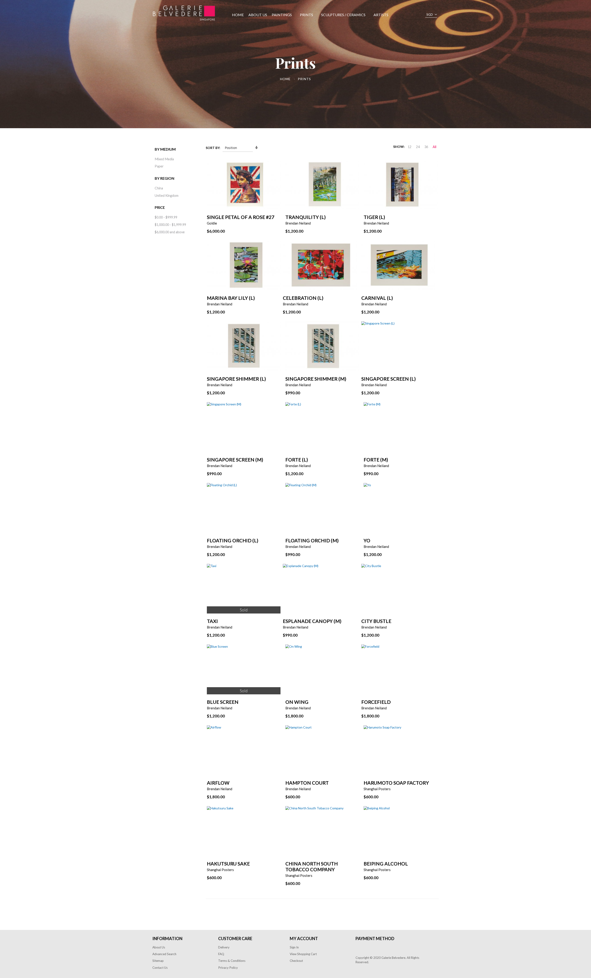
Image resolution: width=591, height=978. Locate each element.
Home (286, 79)
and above (170, 232)
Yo (367, 540)
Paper (159, 166)
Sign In (294, 947)
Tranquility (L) (305, 217)
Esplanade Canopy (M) (312, 621)
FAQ (221, 954)
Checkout (296, 961)
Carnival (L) (377, 298)
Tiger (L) (374, 217)
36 (426, 147)
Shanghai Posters (377, 789)
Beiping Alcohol (386, 863)
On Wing (296, 702)
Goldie (212, 223)
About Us (158, 947)
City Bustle (376, 621)
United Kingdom (166, 195)
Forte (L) (296, 459)
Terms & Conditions (231, 961)
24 (418, 147)
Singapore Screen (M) (235, 459)
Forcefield (376, 702)
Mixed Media (164, 159)
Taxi (212, 621)
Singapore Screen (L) (388, 379)
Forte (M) (376, 459)
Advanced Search (164, 954)
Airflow (218, 783)
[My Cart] (402, 14)
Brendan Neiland (298, 223)
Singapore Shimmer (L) (236, 379)
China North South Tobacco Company (311, 866)
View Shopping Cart (303, 954)
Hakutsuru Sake (228, 863)
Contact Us (160, 967)
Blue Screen (222, 702)
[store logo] (183, 13)
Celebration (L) (303, 298)
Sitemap (158, 961)
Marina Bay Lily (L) (231, 298)
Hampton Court (307, 783)
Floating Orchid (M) (312, 540)
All (434, 147)
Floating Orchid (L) (232, 540)
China (159, 188)
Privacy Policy (228, 967)
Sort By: (213, 148)
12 (409, 147)
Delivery (223, 947)
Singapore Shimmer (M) (315, 379)
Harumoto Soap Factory (396, 783)
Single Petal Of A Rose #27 (240, 217)
